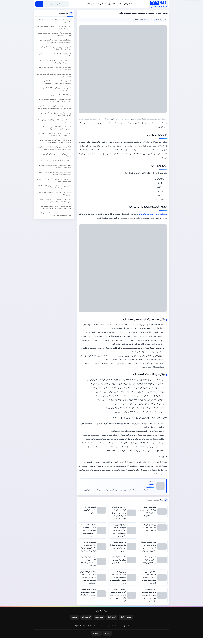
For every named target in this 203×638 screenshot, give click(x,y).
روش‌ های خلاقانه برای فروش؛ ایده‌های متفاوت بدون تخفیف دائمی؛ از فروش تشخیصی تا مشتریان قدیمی (55, 207)
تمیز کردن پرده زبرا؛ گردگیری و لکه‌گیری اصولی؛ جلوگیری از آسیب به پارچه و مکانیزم (54, 180)
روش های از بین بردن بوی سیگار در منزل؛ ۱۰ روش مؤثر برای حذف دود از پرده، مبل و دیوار (55, 134)
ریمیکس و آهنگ (125, 617)
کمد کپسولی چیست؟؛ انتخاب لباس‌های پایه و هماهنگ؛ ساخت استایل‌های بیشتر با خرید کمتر (54, 187)
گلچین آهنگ (112, 617)
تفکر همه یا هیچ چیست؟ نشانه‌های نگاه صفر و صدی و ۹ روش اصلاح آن (54, 75)
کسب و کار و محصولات (150, 20)
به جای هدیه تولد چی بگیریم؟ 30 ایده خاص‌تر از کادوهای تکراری (56, 89)
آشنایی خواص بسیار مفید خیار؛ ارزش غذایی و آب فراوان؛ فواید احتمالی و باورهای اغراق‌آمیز (54, 173)
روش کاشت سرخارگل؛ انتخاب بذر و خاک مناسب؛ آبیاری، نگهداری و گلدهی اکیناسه (54, 34)
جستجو (39, 4)
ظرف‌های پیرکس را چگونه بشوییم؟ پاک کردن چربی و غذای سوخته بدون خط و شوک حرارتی (55, 128)
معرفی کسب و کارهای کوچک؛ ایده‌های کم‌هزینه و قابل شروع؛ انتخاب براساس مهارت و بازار (55, 200)
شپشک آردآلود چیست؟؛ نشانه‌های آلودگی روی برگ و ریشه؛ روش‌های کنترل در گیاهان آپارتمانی (55, 41)
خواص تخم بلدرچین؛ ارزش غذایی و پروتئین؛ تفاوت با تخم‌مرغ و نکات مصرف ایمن (55, 166)
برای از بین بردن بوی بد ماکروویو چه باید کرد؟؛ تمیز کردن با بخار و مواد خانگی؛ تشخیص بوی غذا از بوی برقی (54, 107)
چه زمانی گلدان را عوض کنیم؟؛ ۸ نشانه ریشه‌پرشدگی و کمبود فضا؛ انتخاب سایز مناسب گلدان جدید (55, 141)
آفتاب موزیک (86, 617)
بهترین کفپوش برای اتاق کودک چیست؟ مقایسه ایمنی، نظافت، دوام (54, 55)
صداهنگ (74, 617)
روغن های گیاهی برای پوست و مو (61, 95)
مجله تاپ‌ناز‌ (158, 4)
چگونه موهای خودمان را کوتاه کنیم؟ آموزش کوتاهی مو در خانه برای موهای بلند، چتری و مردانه (55, 100)
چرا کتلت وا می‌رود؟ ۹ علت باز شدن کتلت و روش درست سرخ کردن (54, 121)
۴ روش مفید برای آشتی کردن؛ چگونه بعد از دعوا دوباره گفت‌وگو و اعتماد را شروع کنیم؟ (55, 61)
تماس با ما (96, 633)
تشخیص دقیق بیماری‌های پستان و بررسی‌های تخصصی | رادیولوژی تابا (54, 193)
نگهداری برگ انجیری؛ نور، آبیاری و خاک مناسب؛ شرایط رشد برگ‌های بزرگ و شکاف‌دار (55, 48)
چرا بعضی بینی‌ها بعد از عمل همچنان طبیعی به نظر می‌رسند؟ (55, 155)
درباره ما (107, 633)
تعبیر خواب (99, 617)
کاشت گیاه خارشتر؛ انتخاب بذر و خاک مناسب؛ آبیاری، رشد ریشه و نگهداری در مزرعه (54, 27)
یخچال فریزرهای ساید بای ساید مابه (153, 214)
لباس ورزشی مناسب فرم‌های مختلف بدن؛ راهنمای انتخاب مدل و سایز (54, 21)
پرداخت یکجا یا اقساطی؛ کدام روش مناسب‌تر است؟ (55, 161)
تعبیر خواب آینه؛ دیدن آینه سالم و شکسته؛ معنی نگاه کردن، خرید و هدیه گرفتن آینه (55, 214)
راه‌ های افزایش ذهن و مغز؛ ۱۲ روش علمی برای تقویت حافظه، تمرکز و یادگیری (55, 68)
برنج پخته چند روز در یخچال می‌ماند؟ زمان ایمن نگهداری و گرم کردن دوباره (56, 114)
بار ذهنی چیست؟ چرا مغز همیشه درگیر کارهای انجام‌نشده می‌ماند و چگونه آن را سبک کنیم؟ (57, 82)
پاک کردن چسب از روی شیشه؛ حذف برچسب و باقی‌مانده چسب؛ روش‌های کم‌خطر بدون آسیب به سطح (54, 148)
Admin (151, 485)
